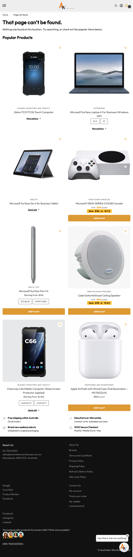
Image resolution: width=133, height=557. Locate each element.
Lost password (75, 501)
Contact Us (73, 480)
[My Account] (121, 6)
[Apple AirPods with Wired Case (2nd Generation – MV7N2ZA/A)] (97, 346)
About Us (73, 440)
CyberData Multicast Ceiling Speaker (97, 291)
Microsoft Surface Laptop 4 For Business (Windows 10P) (97, 112)
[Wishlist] (60, 47)
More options (31, 117)
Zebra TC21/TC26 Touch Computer (34, 112)
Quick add (31, 207)
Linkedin (7, 517)
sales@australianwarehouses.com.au (22, 449)
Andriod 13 (26, 398)
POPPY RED (40, 298)
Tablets (33, 197)
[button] (127, 5)
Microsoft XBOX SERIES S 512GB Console (97, 201)
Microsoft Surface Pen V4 (33, 287)
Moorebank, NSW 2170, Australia (20, 453)
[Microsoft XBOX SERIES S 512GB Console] (97, 163)
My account (74, 485)
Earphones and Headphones (97, 380)
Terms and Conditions (79, 450)
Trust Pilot (8, 485)
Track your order (77, 491)
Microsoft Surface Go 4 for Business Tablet (33, 201)
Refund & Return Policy (80, 466)
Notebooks (97, 107)
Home (5, 14)
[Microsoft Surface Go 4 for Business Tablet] (33, 163)
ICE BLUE (24, 298)
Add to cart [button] (97, 215)
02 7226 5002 (10, 445)
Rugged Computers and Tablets (34, 108)
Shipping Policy (76, 461)
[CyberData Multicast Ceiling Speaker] (97, 254)
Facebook (8, 493)
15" (102, 120)
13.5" (93, 120)
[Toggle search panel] (116, 5)
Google (6, 480)
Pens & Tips (33, 283)
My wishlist (73, 496)
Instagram (8, 513)
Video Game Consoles (97, 197)
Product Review (11, 489)
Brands (72, 445)
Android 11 (41, 398)
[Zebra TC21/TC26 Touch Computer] (34, 74)
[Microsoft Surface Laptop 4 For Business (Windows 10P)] (97, 73)
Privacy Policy (75, 456)
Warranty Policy (76, 472)
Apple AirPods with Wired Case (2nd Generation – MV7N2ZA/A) (97, 385)
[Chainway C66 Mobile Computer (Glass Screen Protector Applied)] (33, 346)
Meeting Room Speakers (97, 288)
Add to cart (33, 308)
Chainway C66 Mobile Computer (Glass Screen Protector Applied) (33, 385)
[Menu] (7, 5)
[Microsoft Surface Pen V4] (33, 252)
